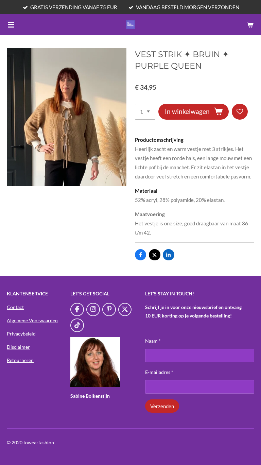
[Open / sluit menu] (10, 24)
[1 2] (145, 112)
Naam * (153, 341)
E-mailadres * (159, 372)
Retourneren (20, 360)
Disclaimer (18, 347)
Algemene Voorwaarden (32, 320)
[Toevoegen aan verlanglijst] (240, 112)
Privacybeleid (21, 334)
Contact (15, 307)
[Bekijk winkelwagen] (250, 24)
